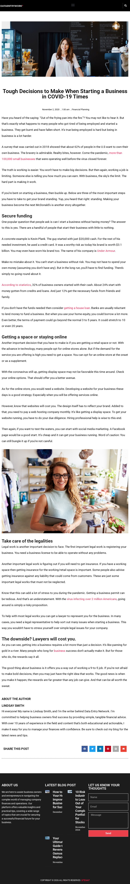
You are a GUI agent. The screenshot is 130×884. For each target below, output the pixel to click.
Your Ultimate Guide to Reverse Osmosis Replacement (62, 847)
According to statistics (16, 285)
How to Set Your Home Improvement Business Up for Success (62, 799)
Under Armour (106, 250)
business (59, 650)
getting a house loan (77, 308)
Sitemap (85, 880)
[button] (73, 5)
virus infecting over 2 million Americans (92, 599)
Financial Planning (80, 109)
